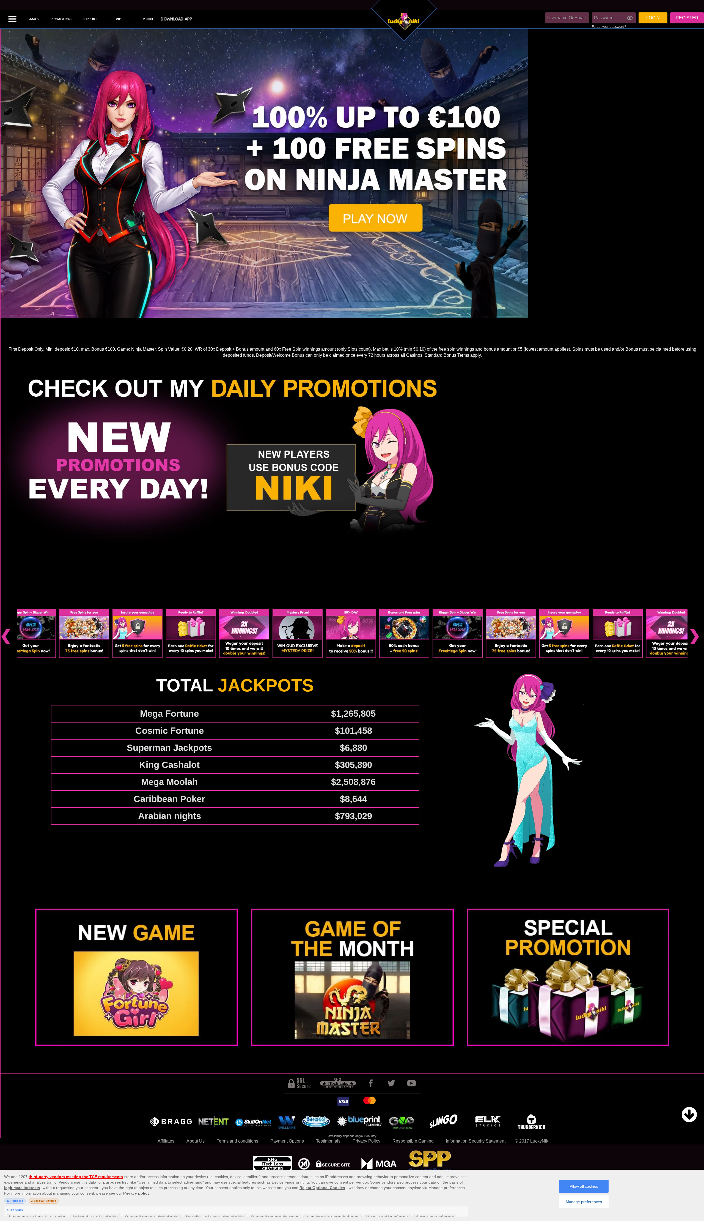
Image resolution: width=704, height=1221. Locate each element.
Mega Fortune (169, 713)
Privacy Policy (366, 1141)
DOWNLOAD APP (176, 19)
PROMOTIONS (61, 19)
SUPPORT (90, 19)
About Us (195, 1141)
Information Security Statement (475, 1141)
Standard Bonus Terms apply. (453, 355)
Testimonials (328, 1141)
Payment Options (287, 1141)
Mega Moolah (169, 782)
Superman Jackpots (169, 748)
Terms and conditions (237, 1141)
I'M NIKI (147, 19)
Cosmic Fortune (169, 731)
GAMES (33, 19)
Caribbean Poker (169, 799)
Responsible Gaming (413, 1141)
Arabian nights (169, 816)
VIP (118, 19)
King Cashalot (169, 765)
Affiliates (166, 1141)
